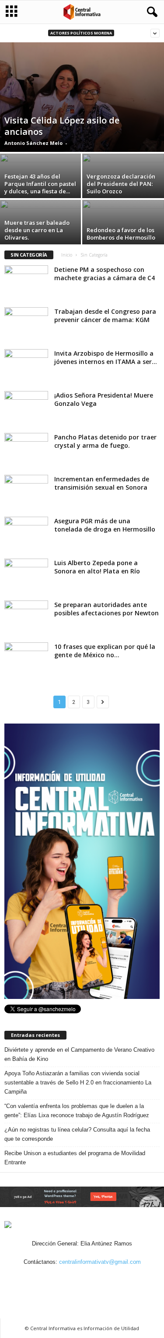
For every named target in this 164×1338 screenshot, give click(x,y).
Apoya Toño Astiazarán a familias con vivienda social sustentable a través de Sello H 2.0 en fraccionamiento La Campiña (77, 1082)
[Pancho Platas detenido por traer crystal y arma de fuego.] (26, 449)
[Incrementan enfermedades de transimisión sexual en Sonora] (26, 491)
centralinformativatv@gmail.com (100, 1262)
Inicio (66, 255)
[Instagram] (73, 1279)
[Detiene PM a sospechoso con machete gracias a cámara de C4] (26, 281)
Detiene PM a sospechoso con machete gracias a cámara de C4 (104, 273)
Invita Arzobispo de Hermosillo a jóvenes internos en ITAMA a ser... (105, 357)
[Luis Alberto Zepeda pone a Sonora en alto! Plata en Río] (26, 575)
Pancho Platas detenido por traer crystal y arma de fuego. (105, 441)
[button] (150, 12)
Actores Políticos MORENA (81, 33)
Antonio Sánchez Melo (33, 143)
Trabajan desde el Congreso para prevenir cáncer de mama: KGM (105, 315)
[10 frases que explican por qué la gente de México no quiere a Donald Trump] (26, 658)
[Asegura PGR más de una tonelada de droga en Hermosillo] (26, 533)
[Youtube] (112, 1279)
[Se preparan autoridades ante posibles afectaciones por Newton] (26, 616)
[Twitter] (93, 1279)
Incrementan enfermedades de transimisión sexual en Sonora (101, 483)
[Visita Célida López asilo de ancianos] (82, 97)
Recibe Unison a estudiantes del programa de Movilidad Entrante (74, 1158)
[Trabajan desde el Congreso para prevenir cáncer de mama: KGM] (26, 323)
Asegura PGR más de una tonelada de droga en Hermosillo (104, 525)
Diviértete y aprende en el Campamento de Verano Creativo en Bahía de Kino (79, 1054)
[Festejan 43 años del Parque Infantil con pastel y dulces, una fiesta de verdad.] (41, 184)
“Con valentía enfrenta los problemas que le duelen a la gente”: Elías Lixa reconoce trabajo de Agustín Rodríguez (76, 1110)
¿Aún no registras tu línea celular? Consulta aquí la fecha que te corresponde (77, 1134)
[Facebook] (53, 1279)
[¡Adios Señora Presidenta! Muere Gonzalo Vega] (26, 407)
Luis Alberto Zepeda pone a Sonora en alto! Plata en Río (97, 567)
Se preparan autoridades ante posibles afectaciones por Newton (106, 608)
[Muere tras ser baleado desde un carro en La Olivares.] (41, 230)
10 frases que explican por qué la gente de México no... (104, 650)
